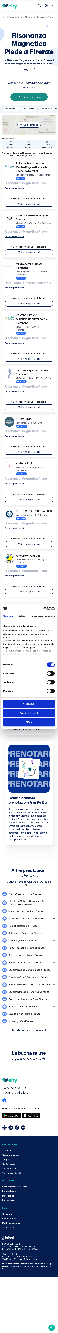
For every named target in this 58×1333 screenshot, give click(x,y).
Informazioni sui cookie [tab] (43, 616)
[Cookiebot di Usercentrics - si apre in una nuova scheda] (42, 608)
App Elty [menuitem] (6, 1150)
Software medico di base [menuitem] (14, 1186)
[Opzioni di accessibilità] (4, 1100)
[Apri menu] (53, 5)
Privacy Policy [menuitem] (16, 1266)
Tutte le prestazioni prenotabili (29, 1030)
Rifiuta (29, 722)
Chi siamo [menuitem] (7, 1214)
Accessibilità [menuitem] (8, 1227)
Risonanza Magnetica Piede (39, 17)
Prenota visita (14, 17)
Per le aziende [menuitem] (9, 1191)
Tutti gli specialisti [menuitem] (11, 1173)
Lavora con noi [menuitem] (9, 1218)
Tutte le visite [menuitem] (9, 1168)
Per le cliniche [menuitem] (9, 1195)
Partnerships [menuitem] (8, 1200)
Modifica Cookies (11, 1223)
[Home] (3, 17)
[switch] (51, 673)
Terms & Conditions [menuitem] (32, 1266)
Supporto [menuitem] (7, 1159)
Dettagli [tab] (22, 616)
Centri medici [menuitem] (9, 1164)
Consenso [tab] (8, 616)
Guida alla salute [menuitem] (10, 1155)
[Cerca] (39, 5)
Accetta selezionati (29, 713)
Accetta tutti (29, 704)
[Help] (51, 1327)
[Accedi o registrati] (46, 5)
